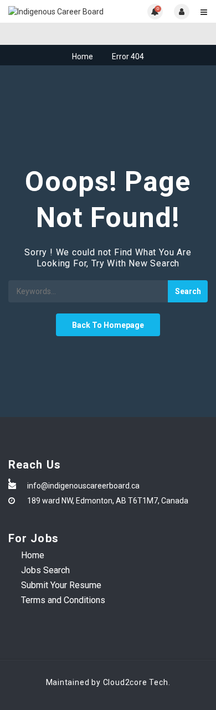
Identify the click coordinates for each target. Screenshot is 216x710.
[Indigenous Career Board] (58, 11)
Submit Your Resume (61, 585)
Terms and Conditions (63, 600)
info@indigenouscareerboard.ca (83, 485)
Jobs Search (45, 570)
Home (82, 56)
